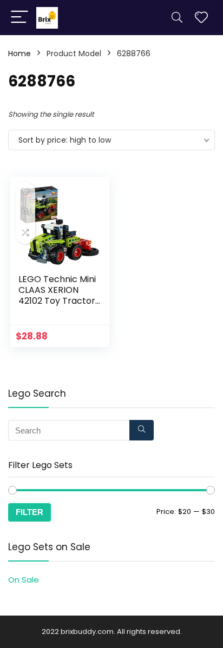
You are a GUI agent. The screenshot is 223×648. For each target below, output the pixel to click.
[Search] (177, 17)
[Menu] (19, 17)
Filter (29, 512)
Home (19, 53)
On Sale (23, 579)
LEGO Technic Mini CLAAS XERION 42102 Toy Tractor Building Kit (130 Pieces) (57, 301)
